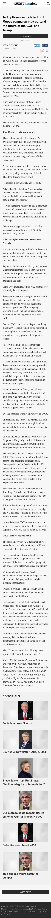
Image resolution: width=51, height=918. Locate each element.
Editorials (25, 36)
